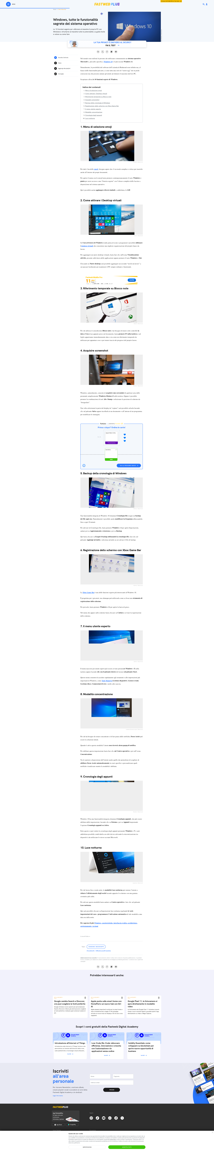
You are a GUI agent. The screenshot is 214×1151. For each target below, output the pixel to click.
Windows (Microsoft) (96, 946)
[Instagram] (91, 1118)
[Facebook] (116, 1118)
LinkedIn (98, 51)
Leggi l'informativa (58, 1095)
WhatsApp (111, 51)
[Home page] (107, 4)
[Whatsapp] (110, 1118)
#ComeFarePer (91, 951)
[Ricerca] (203, 4)
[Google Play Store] (72, 1124)
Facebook (107, 51)
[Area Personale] (206, 4)
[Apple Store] (58, 1124)
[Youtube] (103, 1118)
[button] (111, 437)
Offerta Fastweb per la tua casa (170, 1)
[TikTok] (97, 1118)
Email (116, 51)
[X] (122, 1118)
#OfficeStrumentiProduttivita (103, 951)
